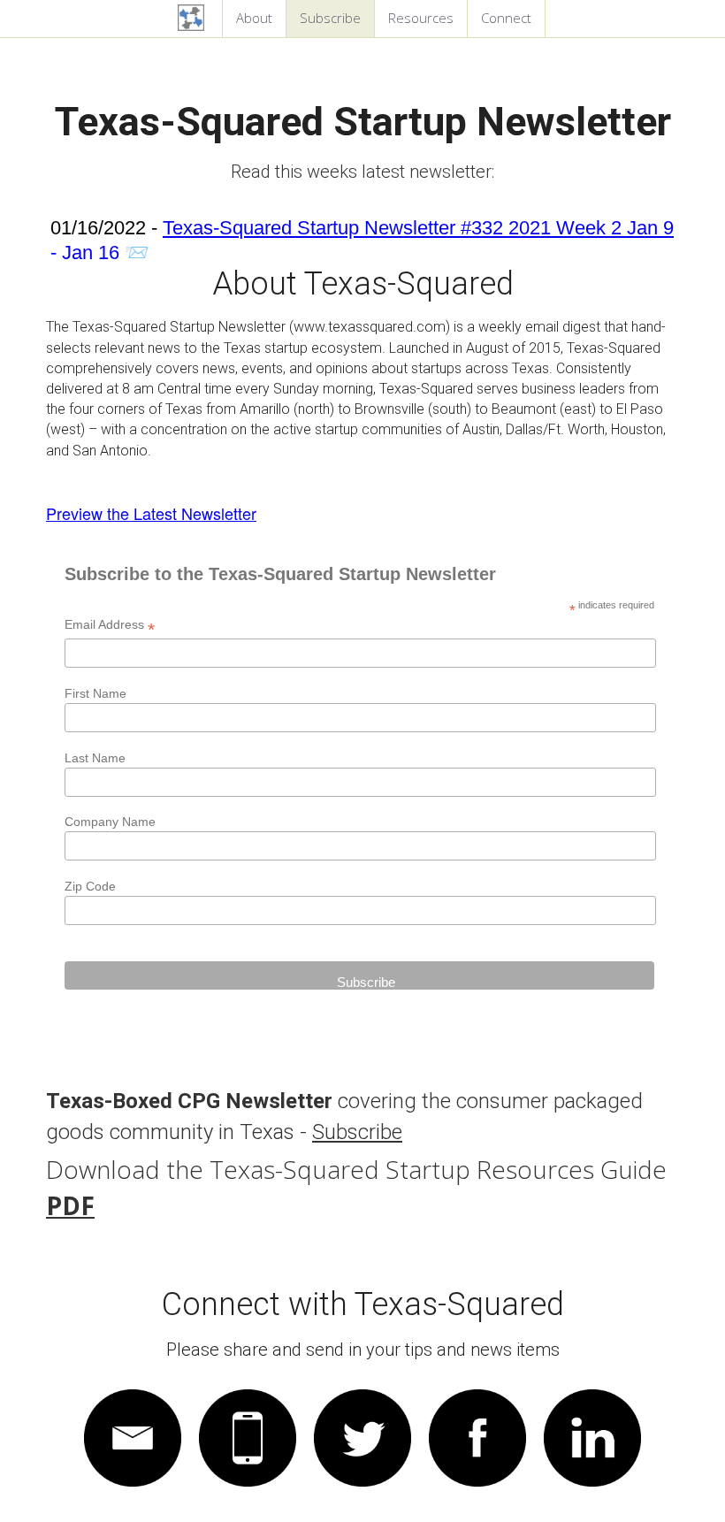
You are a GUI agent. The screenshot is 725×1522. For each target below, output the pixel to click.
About (254, 18)
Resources (421, 18)
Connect (506, 18)
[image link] (132, 1432)
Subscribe (330, 18)
